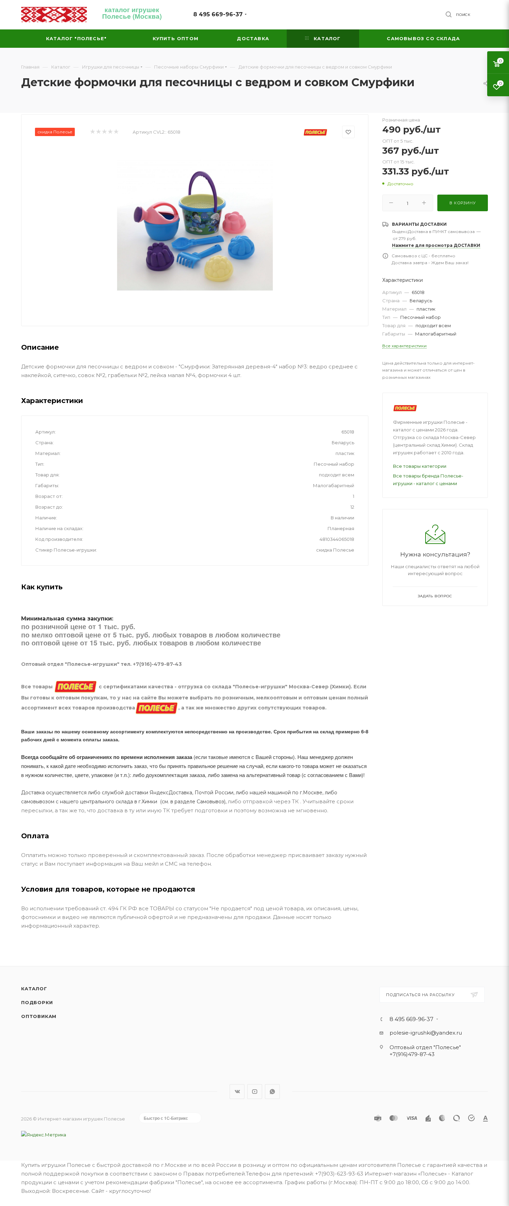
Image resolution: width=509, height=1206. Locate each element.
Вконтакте (237, 1091)
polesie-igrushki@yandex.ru (426, 1032)
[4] (110, 132)
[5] (116, 132)
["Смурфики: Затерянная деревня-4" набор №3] (195, 225)
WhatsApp (272, 1091)
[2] (98, 132)
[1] (92, 132)
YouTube (254, 1091)
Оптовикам (38, 1016)
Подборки (37, 1002)
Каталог (34, 988)
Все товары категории (419, 466)
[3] (104, 132)
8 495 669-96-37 (218, 14)
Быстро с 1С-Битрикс (166, 1118)
